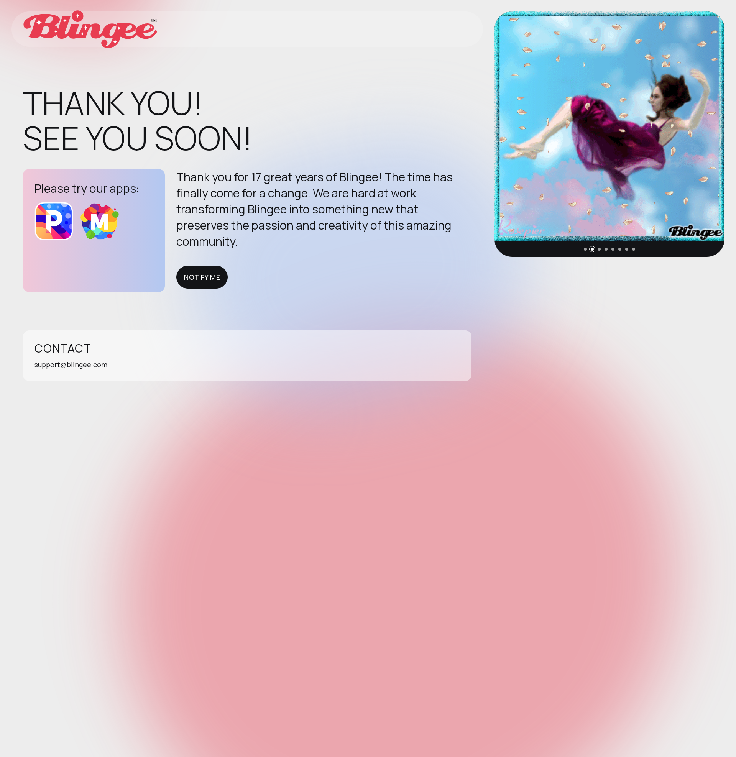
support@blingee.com (70, 364)
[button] (585, 249)
